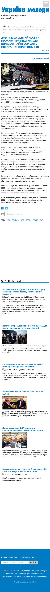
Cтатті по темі (11, 280)
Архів (4, 557)
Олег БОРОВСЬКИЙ (41, 58)
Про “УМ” (13, 557)
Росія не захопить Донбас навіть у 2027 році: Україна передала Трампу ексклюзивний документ (24, 291)
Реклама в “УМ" (27, 557)
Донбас (16, 220)
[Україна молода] (25, 9)
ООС (23, 220)
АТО (9, 220)
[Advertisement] (25, 247)
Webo (34, 582)
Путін (29, 220)
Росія (36, 220)
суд (41, 220)
